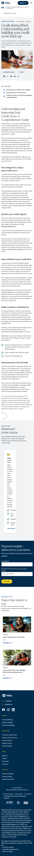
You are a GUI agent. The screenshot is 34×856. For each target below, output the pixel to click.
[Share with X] (7, 76)
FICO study (4, 130)
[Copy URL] (18, 76)
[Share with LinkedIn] (11, 76)
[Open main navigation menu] (31, 2)
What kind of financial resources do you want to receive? (14, 570)
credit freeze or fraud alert (15, 249)
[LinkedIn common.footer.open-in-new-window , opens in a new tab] (13, 709)
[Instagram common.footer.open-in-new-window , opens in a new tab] (8, 709)
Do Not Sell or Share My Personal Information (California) (15, 797)
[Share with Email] (14, 76)
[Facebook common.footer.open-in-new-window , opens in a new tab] (3, 709)
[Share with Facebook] (4, 76)
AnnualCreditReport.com (8, 226)
